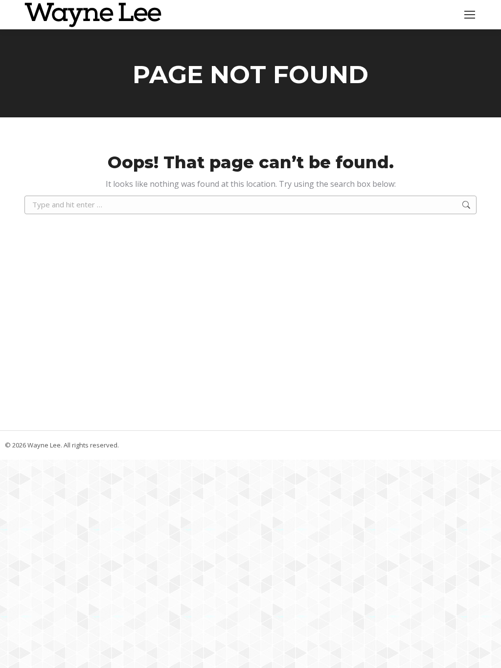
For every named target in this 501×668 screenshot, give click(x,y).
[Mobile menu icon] (470, 15)
